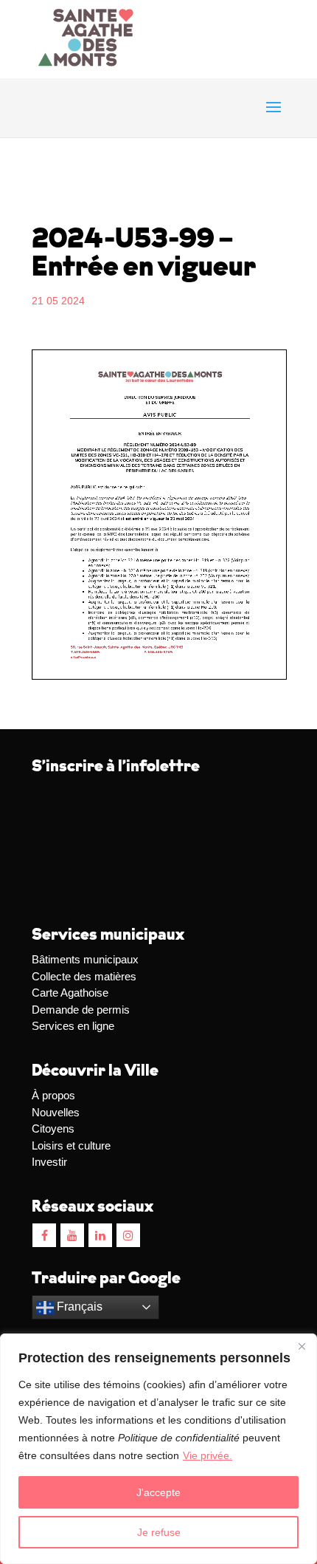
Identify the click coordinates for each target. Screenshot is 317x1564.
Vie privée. (207, 1455)
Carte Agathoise (70, 992)
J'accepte (158, 1492)
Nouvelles (56, 1112)
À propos (53, 1095)
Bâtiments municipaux (85, 959)
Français (78, 1306)
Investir (49, 1161)
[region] (158, 1449)
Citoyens (53, 1128)
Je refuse (159, 1532)
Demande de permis (81, 1009)
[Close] (301, 1346)
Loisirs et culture (71, 1145)
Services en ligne (73, 1026)
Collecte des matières (84, 976)
